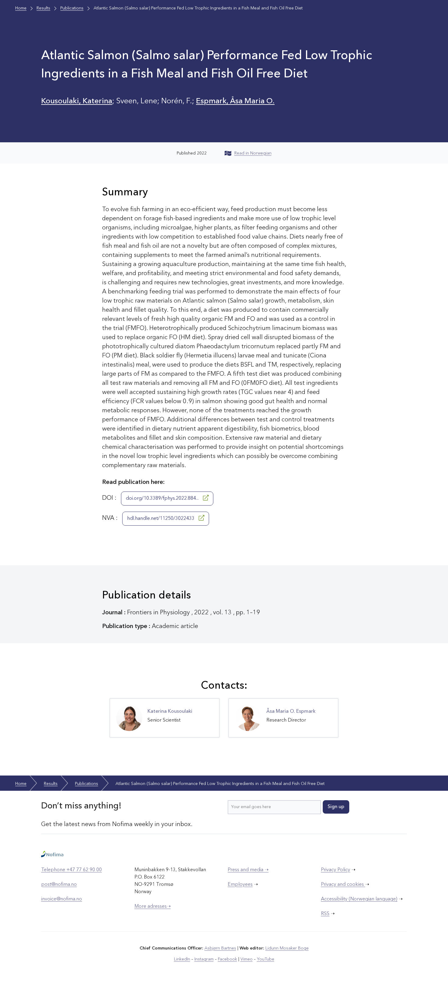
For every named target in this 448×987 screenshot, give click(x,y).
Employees (240, 884)
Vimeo (246, 959)
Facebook (227, 959)
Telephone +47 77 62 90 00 (71, 870)
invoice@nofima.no (61, 899)
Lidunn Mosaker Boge (287, 948)
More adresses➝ (152, 906)
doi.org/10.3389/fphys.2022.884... (163, 498)
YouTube (265, 959)
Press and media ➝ (248, 870)
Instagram (204, 959)
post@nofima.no (59, 884)
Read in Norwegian (253, 153)
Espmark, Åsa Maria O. (235, 101)
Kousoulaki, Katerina (76, 101)
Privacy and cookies (343, 884)
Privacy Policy (335, 870)
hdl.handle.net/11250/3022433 (161, 518)
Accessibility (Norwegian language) (359, 899)
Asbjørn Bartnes (220, 948)
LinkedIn (182, 959)
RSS (325, 913)
